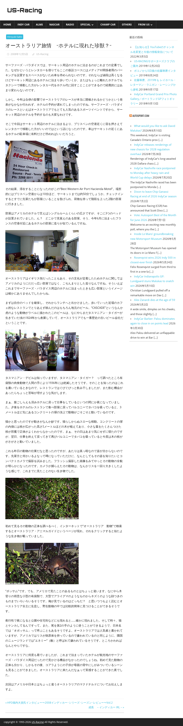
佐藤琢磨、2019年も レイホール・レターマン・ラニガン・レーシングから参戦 (153, 84)
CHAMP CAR (107, 24)
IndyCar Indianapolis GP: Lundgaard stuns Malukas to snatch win (152, 281)
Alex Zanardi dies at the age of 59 (154, 300)
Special (85, 24)
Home (7, 24)
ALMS (39, 24)
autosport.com (140, 116)
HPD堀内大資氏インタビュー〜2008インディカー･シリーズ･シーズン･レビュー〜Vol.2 (60, 702)
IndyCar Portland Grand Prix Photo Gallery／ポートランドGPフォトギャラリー (153, 98)
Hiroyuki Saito (14, 36)
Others (127, 24)
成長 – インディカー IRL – (105, 707)
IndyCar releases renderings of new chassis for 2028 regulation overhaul (150, 149)
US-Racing (24, 10)
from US (144, 24)
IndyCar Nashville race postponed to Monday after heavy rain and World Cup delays (152, 172)
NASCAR (54, 24)
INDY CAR (23, 24)
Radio (70, 24)
